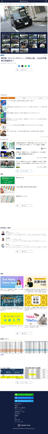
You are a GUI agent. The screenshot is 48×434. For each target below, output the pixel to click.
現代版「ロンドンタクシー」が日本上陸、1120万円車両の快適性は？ (20, 3)
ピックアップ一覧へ (24, 170)
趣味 (7, 3)
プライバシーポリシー (19, 409)
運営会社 (16, 405)
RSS (15, 417)
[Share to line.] (26, 66)
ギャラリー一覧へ (24, 382)
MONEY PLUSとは (18, 403)
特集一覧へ (24, 205)
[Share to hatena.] (29, 66)
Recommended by (42, 136)
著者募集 (16, 415)
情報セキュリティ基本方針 (20, 407)
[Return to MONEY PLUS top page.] (24, 1)
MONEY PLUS (2, 3)
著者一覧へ (24, 251)
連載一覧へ (24, 333)
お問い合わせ (17, 413)
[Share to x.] (22, 66)
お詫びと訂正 (17, 419)
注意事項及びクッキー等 (19, 411)
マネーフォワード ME (19, 421)
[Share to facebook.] (19, 66)
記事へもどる (24, 69)
